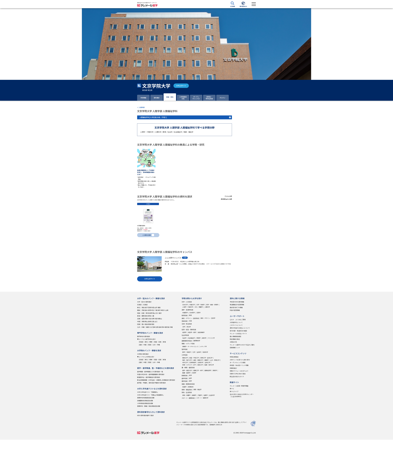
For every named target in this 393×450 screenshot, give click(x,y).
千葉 (155, 310)
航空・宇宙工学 (194, 358)
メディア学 (203, 346)
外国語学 (185, 313)
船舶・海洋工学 (209, 365)
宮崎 (153, 327)
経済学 (184, 332)
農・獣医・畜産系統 (188, 367)
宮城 (149, 307)
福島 (159, 307)
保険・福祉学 (197, 389)
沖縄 (171, 327)
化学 (194, 352)
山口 (155, 321)
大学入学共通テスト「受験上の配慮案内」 (150, 395)
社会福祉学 (191, 338)
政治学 (189, 327)
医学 (190, 375)
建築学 (206, 360)
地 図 (185, 258)
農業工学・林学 (198, 370)
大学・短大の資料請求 (144, 302)
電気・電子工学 (187, 360)
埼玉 (152, 310)
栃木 (146, 310)
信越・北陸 (140, 313)
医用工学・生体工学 (206, 358)
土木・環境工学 (215, 360)
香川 (143, 324)
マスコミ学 (211, 338)
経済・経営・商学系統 (189, 330)
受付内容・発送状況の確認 (238, 331)
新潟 (147, 313)
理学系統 (184, 349)
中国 (138, 321)
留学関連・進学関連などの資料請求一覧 (150, 372)
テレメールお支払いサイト (238, 334)
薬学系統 (184, 381)
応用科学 (200, 362)
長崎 (160, 327)
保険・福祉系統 (187, 390)
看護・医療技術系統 (188, 384)
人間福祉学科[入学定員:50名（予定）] (153, 117)
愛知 (149, 316)
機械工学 (185, 358)
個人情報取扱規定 (235, 336)
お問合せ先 (233, 342)
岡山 (146, 321)
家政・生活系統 (187, 392)
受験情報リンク (235, 348)
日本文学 (185, 305)
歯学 (190, 378)
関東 (138, 310)
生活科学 (212, 395)
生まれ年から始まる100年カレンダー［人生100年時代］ (242, 395)
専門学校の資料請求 (143, 336)
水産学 (194, 373)
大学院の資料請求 (143, 354)
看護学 (184, 387)
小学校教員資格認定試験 (145, 403)
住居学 (206, 395)
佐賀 (157, 327)
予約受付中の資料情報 (237, 302)
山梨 (166, 310)
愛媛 (149, 324)
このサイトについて (236, 325)
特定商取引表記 (235, 339)
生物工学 (207, 362)
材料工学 (185, 362)
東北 (138, 307)
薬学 (190, 381)
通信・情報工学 (198, 360)
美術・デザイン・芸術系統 (190, 318)
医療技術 (190, 387)
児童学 (200, 395)
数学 (183, 352)
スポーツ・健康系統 (188, 398)
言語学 (198, 313)
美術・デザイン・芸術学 (208, 318)
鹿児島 (167, 327)
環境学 (198, 338)
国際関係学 (196, 341)
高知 (152, 324)
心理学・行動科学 (187, 307)
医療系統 (184, 375)
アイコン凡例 (228, 196)
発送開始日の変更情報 (237, 305)
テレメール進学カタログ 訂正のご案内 (242, 345)
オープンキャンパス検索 (237, 362)
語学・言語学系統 (187, 310)
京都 (146, 319)
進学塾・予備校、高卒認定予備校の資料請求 (151, 383)
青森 (143, 307)
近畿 (138, 319)
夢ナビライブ (234, 391)
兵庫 (152, 319)
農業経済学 (207, 370)
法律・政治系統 (187, 324)
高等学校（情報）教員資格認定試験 (148, 406)
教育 (190, 315)
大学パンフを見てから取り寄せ (240, 360)
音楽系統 (184, 321)
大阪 (149, 319)
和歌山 (160, 319)
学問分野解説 (234, 357)
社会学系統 (185, 335)
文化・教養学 (199, 307)
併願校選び (233, 368)
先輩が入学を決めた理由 (238, 374)
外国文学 (192, 305)
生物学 (199, 352)
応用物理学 (192, 362)
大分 (150, 327)
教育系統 (184, 315)
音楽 (190, 321)
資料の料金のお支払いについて (240, 328)
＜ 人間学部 (141, 107)
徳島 (146, 324)
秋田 (152, 307)
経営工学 (200, 365)
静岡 (143, 316)
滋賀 (143, 319)
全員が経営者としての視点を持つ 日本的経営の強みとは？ (145, 172)
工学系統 (184, 355)
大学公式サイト (181, 86)
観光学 (204, 338)
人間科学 (207, 307)
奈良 (155, 319)
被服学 (194, 395)
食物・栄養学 (186, 395)
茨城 (143, 310)
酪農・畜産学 (186, 373)
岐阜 (146, 316)
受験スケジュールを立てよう (239, 371)
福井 (160, 313)
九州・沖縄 (140, 327)
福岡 (147, 327)
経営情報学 (201, 332)
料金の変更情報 (235, 310)
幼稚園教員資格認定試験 (145, 401)
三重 (152, 316)
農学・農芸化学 (187, 370)
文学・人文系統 (187, 302)
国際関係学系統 (187, 341)
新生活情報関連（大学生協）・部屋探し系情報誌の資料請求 (156, 380)
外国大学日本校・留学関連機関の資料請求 (150, 374)
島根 (149, 321)
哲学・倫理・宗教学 (212, 305)
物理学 (189, 352)
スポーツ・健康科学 (202, 398)
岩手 (146, 307)
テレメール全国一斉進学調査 (239, 386)
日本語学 (192, 313)
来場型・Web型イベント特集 (239, 365)
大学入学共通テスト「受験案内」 (148, 392)
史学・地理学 (200, 305)
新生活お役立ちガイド (237, 376)
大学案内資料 (141, 226)
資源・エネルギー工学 (189, 365)
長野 (150, 313)
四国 (138, 324)
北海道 (139, 305)
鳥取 (143, 321)
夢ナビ (232, 389)
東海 (138, 316)
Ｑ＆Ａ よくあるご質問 (238, 319)
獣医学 (215, 370)
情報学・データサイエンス (190, 346)
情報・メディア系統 (188, 344)
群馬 (149, 310)
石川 (157, 313)
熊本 (163, 327)
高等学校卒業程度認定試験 (145, 398)
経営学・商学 (192, 332)
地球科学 (205, 352)
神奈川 (163, 310)
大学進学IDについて (236, 322)
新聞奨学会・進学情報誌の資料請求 (148, 377)
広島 (152, 321)
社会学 (184, 338)
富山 (153, 313)
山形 (155, 307)
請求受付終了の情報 (236, 307)
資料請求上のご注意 (226, 199)
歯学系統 (184, 378)
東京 (159, 310)
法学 (183, 327)
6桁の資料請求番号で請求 (145, 415)
